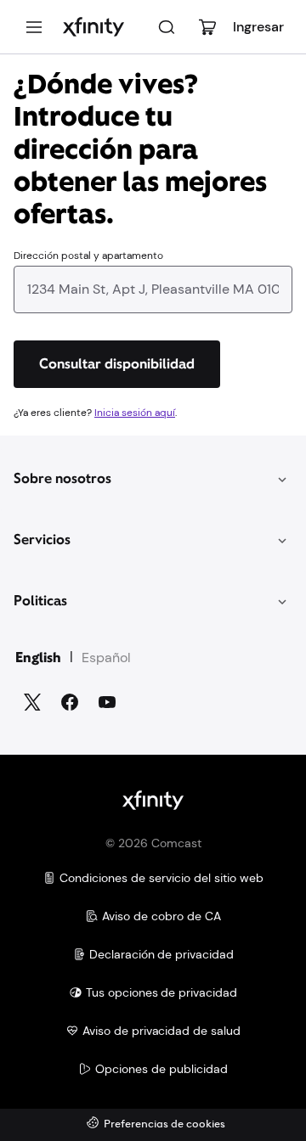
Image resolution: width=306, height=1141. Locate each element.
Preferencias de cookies (164, 1124)
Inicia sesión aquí (134, 412)
